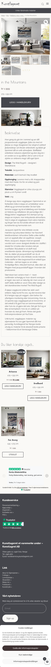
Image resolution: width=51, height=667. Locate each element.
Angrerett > (6, 510)
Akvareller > (6, 580)
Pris (7, 15)
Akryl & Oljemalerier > (10, 573)
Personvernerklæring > (11, 505)
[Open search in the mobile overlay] (43, 4)
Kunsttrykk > (7, 587)
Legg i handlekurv (20, 102)
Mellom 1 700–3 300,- (17, 15)
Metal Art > (6, 582)
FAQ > (4, 515)
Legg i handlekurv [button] (13, 386)
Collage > (6, 575)
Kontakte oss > (8, 512)
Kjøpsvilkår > (7, 508)
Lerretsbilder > (8, 578)
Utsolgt (13, 455)
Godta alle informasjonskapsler (25, 648)
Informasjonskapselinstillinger (25, 661)
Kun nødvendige (25, 655)
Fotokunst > (6, 584)
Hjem (3, 15)
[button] (46, 22)
